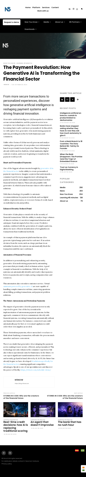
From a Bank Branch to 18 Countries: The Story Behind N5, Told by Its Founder (71, 145)
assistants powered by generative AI (17, 286)
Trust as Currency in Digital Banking (69, 168)
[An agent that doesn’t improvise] (43, 409)
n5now (6, 84)
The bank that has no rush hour (69, 423)
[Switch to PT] (83, 470)
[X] (72, 99)
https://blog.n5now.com (22, 383)
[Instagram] (73, 9)
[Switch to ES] (83, 467)
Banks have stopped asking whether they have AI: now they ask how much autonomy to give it (70, 131)
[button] (82, 9)
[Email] (67, 99)
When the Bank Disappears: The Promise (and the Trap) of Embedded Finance (71, 158)
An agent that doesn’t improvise (42, 423)
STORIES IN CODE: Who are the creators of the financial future (21, 396)
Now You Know (9, 63)
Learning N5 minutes (24, 63)
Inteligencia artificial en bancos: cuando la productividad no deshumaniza (70, 116)
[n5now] (9, 382)
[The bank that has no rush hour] (70, 409)
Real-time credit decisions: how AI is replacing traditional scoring (15, 426)
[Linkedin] (69, 9)
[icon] (77, 9)
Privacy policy (7, 464)
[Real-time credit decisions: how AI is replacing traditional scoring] (15, 409)
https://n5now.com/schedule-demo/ (36, 370)
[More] (77, 99)
